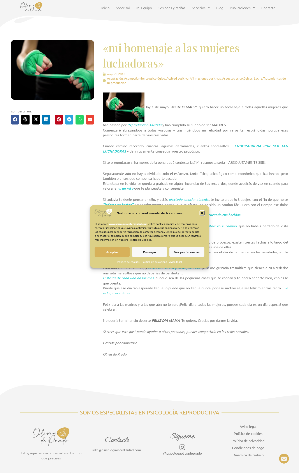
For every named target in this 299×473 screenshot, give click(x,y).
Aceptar (112, 252)
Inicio (105, 7)
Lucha (258, 78)
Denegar (149, 252)
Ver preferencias (187, 252)
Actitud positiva (177, 78)
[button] (202, 213)
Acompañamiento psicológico (144, 78)
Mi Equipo (144, 7)
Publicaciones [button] (240, 7)
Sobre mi (123, 7)
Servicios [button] (199, 7)
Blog (219, 7)
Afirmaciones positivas (205, 78)
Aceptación (115, 78)
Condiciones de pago (248, 447)
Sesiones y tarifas (171, 7)
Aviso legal (175, 261)
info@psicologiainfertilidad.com (116, 450)
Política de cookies (128, 261)
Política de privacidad (154, 261)
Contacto (268, 7)
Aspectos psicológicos (237, 78)
